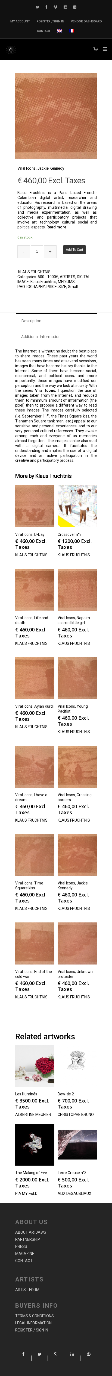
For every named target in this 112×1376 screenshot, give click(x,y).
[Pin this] (88, 1358)
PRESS (21, 1246)
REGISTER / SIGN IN (50, 21)
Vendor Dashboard (86, 21)
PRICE (51, 286)
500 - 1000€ (48, 277)
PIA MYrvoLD (26, 1193)
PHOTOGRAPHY (31, 286)
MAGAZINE (24, 1253)
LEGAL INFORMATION (33, 1323)
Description (31, 320)
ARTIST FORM (27, 1289)
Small (73, 286)
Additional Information (41, 336)
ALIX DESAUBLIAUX (74, 1193)
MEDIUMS (66, 282)
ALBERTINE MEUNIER (33, 1114)
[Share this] (23, 1358)
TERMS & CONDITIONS (34, 1316)
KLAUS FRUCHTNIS (34, 272)
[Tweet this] (40, 1358)
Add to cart (74, 250)
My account (20, 21)
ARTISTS (67, 277)
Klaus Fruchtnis (43, 282)
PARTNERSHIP (27, 1239)
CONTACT (44, 31)
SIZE (62, 286)
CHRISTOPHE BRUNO (76, 1114)
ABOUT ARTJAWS (30, 1232)
